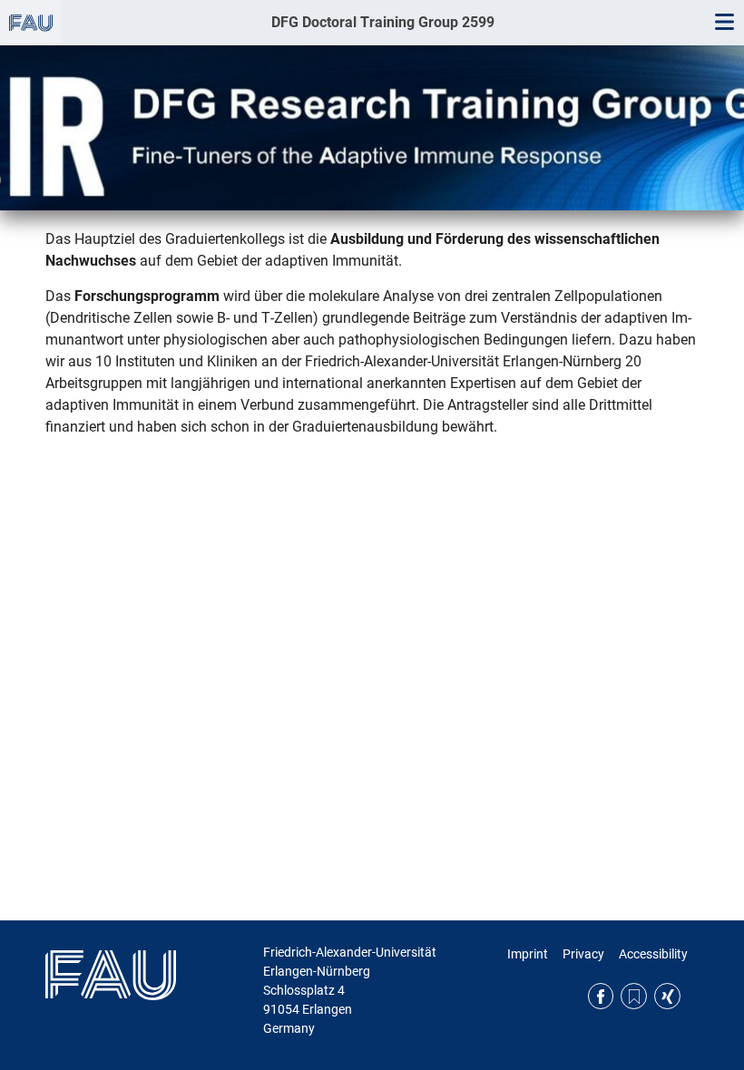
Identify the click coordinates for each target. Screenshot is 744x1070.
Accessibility (653, 954)
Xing (667, 996)
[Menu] (724, 22)
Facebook (601, 996)
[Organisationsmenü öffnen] (31, 22)
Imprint (527, 954)
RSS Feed (634, 996)
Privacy (583, 954)
